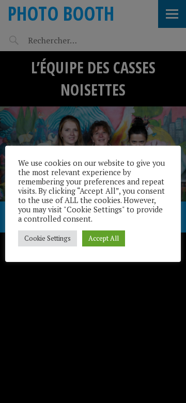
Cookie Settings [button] (47, 238)
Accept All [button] (103, 238)
